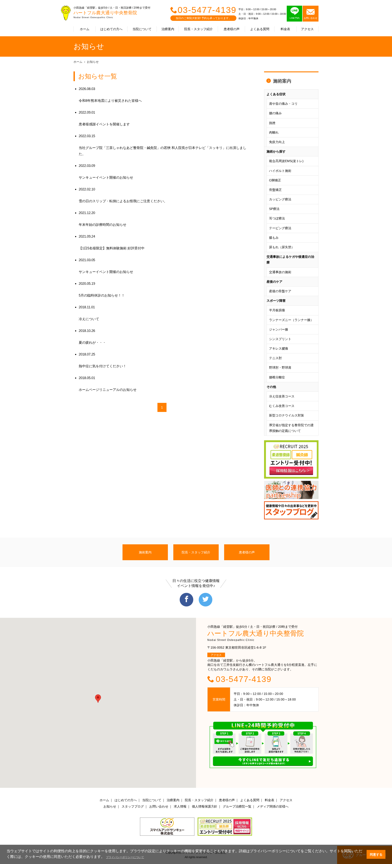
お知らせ (93, 61)
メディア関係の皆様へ (273, 806)
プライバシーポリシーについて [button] (125, 857)
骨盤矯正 (275, 190)
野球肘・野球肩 (280, 367)
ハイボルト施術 (280, 171)
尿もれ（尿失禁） (281, 247)
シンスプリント (280, 339)
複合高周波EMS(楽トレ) (286, 161)
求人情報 (180, 806)
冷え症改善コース (281, 396)
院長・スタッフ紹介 (198, 29)
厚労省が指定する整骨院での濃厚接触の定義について (291, 428)
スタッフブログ (133, 806)
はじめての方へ (111, 29)
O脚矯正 (275, 180)
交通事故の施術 (280, 272)
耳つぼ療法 (277, 218)
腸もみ (274, 237)
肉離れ (274, 132)
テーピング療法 (280, 228)
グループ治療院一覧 (237, 806)
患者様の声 (232, 29)
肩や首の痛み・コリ (283, 103)
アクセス (307, 29)
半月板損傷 (277, 310)
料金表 (285, 29)
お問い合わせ (158, 806)
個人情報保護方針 (204, 806)
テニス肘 (275, 358)
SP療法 (274, 209)
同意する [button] (376, 854)
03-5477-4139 (207, 10)
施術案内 (282, 80)
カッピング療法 (280, 199)
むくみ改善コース (281, 406)
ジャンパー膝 (278, 329)
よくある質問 (259, 29)
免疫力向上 (277, 142)
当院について (142, 29)
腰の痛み (275, 113)
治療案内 (168, 29)
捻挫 (272, 123)
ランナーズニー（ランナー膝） (291, 320)
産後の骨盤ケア (280, 291)
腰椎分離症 (277, 377)
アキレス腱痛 (278, 348)
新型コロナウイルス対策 (286, 415)
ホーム (84, 29)
